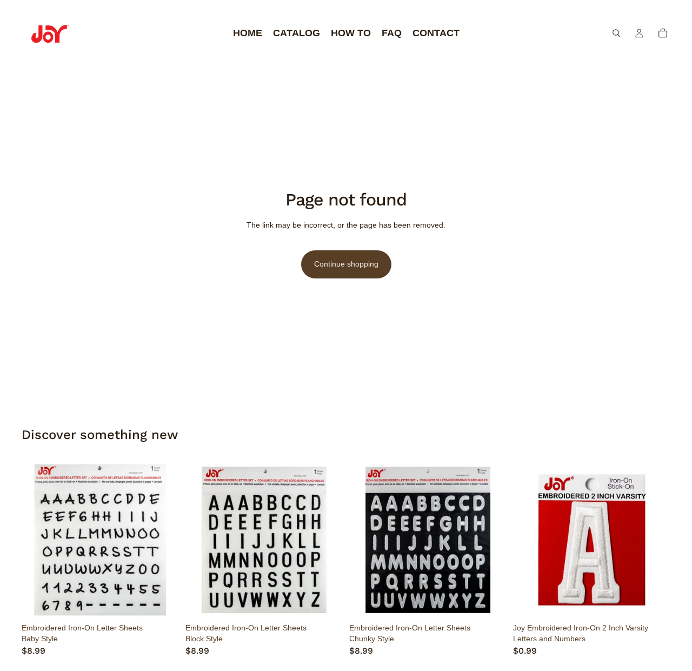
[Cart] (663, 33)
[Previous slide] (38, 540)
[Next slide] (163, 540)
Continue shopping (346, 264)
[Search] (616, 33)
